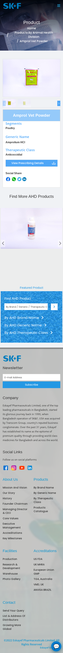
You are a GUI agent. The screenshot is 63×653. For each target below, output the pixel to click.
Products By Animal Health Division (34, 35)
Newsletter (13, 367)
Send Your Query (13, 610)
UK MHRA (39, 564)
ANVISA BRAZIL (42, 590)
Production (10, 559)
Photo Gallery (11, 579)
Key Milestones (12, 538)
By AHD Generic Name (23, 325)
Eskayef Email (48, 647)
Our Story (9, 493)
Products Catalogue (41, 509)
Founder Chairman (15, 503)
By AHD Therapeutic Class (26, 332)
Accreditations (12, 533)
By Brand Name (44, 487)
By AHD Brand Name (22, 317)
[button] (58, 103)
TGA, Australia (43, 579)
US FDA (38, 559)
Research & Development (11, 566)
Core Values (10, 518)
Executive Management (12, 525)
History (7, 498)
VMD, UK (39, 584)
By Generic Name (45, 493)
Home (31, 28)
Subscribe (31, 385)
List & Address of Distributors (14, 618)
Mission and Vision (15, 487)
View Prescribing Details (27, 163)
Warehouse (10, 573)
